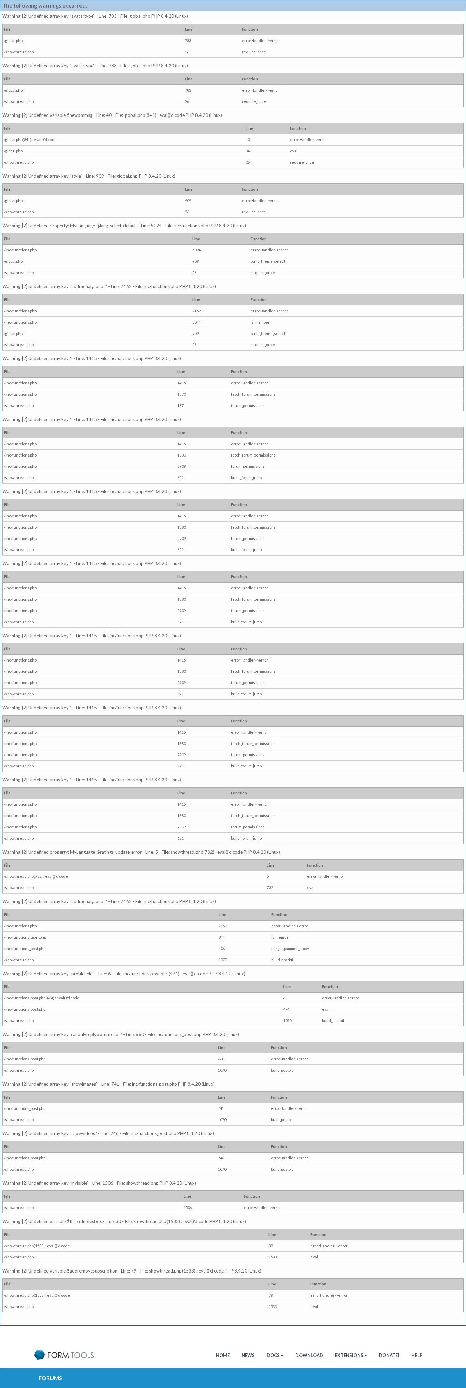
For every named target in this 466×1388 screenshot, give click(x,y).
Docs (273, 1355)
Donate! (389, 1355)
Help (416, 1355)
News (248, 1355)
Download (309, 1355)
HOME (223, 1355)
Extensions (349, 1355)
